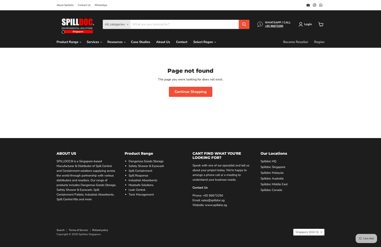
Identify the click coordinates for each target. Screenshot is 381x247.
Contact (181, 42)
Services (93, 42)
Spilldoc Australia (272, 178)
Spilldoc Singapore (273, 167)
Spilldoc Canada (271, 190)
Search (60, 230)
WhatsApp (100, 5)
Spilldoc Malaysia (272, 173)
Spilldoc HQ (268, 161)
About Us (163, 42)
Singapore (306, 232)
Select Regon (203, 42)
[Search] (244, 24)
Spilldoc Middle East (274, 184)
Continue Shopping (191, 91)
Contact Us (84, 5)
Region (319, 42)
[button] (306, 24)
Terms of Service (78, 230)
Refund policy (100, 230)
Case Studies (140, 42)
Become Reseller (295, 42)
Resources (115, 42)
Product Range (68, 42)
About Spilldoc (65, 5)
